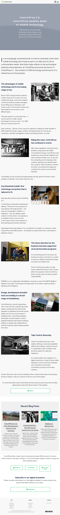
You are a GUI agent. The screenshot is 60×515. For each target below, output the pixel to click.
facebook (46, 511)
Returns (11, 506)
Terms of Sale (11, 504)
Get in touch (49, 503)
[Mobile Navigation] (55, 2)
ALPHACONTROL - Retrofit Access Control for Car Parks (30, 427)
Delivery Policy (11, 505)
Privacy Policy (11, 508)
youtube (52, 511)
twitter (48, 511)
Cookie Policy (11, 503)
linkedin (50, 511)
